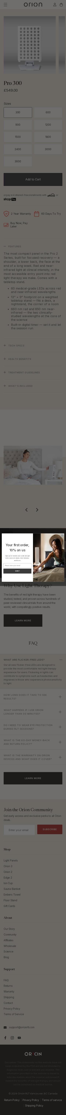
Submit (17, 571)
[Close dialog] (62, 535)
